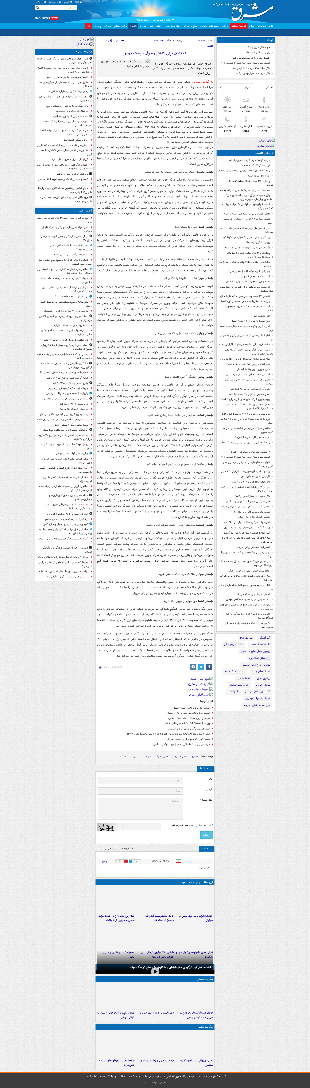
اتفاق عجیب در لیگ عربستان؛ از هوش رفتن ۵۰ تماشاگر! (65, 84)
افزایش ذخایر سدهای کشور (255, 477)
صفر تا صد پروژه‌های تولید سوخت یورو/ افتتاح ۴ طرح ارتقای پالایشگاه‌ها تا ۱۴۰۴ (168, 734)
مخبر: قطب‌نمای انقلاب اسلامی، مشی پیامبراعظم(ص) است (70, 248)
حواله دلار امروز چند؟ (259, 47)
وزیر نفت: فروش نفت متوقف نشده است (248, 364)
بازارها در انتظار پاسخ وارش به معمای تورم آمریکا (245, 301)
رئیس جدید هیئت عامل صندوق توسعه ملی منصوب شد (249, 625)
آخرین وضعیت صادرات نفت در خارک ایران (248, 375)
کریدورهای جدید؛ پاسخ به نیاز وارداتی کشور (65, 524)
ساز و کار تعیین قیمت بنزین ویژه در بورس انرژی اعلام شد (246, 578)
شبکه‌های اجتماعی (209, 26)
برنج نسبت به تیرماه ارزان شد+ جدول (250, 321)
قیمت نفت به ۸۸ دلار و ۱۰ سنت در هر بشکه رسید (248, 221)
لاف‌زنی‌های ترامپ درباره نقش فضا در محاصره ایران (66, 152)
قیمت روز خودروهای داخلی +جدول (191, 708)
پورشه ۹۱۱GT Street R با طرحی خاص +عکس (186, 723)
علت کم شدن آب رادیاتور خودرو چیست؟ (189, 729)
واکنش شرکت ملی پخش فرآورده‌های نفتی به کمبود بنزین (248, 430)
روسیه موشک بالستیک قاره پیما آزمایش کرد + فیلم (66, 446)
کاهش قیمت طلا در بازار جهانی (253, 517)
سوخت (147, 757)
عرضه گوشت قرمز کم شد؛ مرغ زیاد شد (249, 160)
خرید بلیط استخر (239, 685)
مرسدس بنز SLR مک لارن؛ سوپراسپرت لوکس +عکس (181, 744)
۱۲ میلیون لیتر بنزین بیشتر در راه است (250, 452)
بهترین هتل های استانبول (255, 651)
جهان (252, 26)
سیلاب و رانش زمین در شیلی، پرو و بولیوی (66, 399)
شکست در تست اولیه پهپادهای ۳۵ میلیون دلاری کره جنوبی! (65, 99)
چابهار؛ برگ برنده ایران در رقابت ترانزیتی (67, 393)
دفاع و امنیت (190, 26)
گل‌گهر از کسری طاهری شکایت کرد (70, 160)
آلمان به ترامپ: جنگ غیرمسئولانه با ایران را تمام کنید (65, 541)
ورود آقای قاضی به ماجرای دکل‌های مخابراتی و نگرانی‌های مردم (66, 199)
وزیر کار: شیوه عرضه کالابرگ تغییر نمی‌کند (248, 271)
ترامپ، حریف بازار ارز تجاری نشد (253, 594)
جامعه (143, 26)
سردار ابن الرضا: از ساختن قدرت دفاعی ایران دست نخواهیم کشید (67, 290)
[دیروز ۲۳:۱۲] (194, 996)
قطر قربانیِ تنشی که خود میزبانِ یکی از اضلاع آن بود (246, 337)
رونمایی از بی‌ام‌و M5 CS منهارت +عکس (189, 718)
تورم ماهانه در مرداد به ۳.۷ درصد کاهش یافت (245, 414)
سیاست (262, 26)
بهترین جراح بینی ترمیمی (256, 665)
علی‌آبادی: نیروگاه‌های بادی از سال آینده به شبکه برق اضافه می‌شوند (246, 564)
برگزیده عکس (205, 1027)
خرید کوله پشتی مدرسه (257, 705)
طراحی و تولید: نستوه (155, 1083)
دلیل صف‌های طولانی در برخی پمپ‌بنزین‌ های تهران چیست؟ (247, 464)
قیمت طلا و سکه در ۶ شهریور (254, 277)
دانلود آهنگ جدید (260, 644)
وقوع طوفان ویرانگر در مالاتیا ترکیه (70, 383)
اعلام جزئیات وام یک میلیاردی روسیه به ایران (247, 214)
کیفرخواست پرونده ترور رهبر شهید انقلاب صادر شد (65, 181)
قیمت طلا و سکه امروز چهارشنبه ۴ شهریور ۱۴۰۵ (244, 63)
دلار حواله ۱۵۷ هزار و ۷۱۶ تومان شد (251, 68)
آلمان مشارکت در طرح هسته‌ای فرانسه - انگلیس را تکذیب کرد (65, 470)
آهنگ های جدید (261, 671)
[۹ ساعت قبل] (116, 1044)
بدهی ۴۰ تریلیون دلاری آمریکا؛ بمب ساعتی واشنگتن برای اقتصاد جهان (249, 407)
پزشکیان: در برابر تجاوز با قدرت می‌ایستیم (66, 519)
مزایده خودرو (263, 685)
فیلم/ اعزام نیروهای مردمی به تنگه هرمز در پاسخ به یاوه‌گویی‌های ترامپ (64, 61)
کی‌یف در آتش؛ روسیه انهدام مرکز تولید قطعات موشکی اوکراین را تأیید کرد (65, 133)
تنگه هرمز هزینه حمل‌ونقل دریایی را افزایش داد (245, 359)
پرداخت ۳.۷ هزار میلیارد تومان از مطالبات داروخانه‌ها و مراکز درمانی (250, 255)
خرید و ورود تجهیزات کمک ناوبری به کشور (248, 282)
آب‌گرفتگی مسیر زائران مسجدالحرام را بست (65, 430)
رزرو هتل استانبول (259, 658)
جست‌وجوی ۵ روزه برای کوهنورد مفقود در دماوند (63, 414)
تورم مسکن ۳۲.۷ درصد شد (255, 165)
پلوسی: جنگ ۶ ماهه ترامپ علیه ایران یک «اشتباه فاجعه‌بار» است (64, 356)
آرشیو (67, 2)
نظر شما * (206, 800)
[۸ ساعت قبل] (155, 1044)
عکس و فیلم (120, 26)
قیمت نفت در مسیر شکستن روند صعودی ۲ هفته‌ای (249, 309)
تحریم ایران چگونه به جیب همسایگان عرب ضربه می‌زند (246, 328)
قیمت (270, 40)
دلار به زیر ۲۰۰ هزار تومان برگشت (252, 73)
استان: (268, 87)
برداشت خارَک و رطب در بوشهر (156, 1060)
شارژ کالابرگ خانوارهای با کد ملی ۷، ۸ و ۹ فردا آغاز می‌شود (247, 540)
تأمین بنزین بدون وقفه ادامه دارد (253, 369)
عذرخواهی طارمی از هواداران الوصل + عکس (65, 340)
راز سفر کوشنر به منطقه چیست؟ (71, 297)
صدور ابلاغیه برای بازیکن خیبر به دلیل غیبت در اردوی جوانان (66, 461)
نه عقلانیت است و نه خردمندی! (71, 111)
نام (210, 779)
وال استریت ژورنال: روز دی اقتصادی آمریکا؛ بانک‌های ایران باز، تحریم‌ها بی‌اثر (248, 197)
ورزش (225, 26)
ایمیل (208, 789)
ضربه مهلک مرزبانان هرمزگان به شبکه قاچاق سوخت (67, 229)
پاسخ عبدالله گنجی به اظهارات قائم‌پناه (68, 91)
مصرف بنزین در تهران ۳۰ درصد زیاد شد (249, 394)
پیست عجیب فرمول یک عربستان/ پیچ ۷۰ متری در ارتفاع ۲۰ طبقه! (65, 437)
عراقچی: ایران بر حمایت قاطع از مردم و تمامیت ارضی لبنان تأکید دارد (65, 488)
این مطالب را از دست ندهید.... (195, 882)
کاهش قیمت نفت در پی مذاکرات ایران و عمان (245, 507)
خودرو (195, 757)
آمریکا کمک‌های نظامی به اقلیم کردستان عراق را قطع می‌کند (65, 564)
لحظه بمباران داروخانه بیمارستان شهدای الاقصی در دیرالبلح (65, 318)
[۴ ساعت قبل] (155, 899)
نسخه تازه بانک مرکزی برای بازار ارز (252, 512)
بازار (88, 26)
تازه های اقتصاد (264, 153)
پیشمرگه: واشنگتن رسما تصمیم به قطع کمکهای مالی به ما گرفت (66, 333)
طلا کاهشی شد (262, 316)
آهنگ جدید (243, 678)
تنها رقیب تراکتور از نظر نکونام (157, 1012)
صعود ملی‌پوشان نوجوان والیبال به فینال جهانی (116, 1015)
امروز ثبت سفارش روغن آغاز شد (253, 547)
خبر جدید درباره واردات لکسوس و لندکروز (248, 501)
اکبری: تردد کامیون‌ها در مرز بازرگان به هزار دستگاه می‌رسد (249, 616)
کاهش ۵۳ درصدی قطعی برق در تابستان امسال (245, 296)
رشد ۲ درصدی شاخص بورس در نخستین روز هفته (244, 171)
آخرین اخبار (85, 211)
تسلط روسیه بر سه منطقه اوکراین (71, 326)
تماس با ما (54, 2)
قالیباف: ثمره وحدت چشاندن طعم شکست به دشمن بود (66, 280)
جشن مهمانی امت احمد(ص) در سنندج (195, 1063)
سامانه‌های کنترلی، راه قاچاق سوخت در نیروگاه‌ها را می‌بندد (246, 264)
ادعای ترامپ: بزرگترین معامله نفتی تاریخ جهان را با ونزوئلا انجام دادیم (65, 190)
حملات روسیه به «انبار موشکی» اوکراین (67, 514)
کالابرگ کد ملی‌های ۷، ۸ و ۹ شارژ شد (250, 389)
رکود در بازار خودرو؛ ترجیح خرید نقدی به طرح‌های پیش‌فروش (246, 607)
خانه (271, 26)
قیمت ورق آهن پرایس (257, 691)
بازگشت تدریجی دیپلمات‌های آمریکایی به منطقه (63, 571)
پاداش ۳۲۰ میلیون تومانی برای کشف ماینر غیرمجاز (249, 183)
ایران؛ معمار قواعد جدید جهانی (72, 454)
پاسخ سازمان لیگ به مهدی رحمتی (71, 425)
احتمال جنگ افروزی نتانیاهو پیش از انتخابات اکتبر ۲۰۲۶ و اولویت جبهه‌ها (64, 167)
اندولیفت (233, 691)
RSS (77, 2)
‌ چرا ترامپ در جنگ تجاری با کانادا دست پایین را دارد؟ (247, 554)
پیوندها (97, 26)
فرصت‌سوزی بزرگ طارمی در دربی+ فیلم (67, 77)
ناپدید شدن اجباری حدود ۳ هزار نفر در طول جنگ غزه (64, 220)
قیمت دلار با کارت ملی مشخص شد (251, 58)
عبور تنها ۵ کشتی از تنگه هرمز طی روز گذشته (246, 533)
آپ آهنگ (265, 638)
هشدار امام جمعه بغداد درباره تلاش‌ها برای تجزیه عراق (67, 479)
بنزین (135, 757)
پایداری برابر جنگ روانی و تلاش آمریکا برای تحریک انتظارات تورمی (249, 352)
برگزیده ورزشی (205, 979)
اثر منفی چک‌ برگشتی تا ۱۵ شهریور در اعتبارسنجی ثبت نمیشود (246, 289)
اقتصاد (133, 26)
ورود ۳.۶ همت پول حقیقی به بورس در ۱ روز (247, 528)
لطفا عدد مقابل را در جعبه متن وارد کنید (192, 825)
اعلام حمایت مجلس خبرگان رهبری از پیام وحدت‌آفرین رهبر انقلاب (68, 507)
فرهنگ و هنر (156, 26)
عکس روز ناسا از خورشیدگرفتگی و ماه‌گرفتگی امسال (67, 550)
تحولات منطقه (239, 26)
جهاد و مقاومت (173, 26)
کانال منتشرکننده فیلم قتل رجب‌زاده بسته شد (159, 918)
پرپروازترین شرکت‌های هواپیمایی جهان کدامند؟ (245, 399)
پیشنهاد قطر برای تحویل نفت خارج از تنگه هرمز (245, 471)
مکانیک (124, 757)
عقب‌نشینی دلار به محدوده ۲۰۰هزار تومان (248, 599)
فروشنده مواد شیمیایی (257, 698)
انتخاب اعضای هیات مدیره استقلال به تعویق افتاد (62, 373)
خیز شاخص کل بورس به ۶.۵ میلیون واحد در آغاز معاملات (246, 230)
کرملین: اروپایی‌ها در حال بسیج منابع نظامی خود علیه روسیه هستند (65, 262)
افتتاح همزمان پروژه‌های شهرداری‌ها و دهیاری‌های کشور (70, 497)
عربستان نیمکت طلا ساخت (73, 409)
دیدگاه (107, 26)
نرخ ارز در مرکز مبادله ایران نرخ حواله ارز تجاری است (247, 421)
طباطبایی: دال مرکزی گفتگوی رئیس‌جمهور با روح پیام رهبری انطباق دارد (65, 531)
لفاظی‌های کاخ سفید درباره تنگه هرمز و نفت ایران (62, 145)
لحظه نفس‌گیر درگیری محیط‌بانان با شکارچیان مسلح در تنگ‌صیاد (170, 967)
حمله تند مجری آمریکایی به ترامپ (70, 116)
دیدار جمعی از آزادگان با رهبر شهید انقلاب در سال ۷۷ (66, 238)
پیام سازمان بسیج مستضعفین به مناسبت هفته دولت (66, 304)
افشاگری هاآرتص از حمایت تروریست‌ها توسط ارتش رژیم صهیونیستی (66, 365)
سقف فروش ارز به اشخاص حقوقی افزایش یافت (244, 344)
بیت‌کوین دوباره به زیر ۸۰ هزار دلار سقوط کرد (246, 237)
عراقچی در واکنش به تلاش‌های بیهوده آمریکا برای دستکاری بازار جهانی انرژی (64, 271)
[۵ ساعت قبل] (155, 936)
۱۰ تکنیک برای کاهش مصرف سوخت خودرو (155, 53)
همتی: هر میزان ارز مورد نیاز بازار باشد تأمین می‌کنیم (248, 382)
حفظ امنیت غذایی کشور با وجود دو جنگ (249, 571)
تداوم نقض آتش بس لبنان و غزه (71, 255)
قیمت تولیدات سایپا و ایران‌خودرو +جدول (188, 739)
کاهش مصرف (163, 757)
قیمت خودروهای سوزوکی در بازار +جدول (188, 713)
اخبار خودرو (181, 757)
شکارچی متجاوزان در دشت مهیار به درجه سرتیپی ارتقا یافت (116, 918)
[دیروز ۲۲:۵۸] (155, 996)
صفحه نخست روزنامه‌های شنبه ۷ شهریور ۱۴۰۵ (117, 1063)
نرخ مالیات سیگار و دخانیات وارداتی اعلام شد (246, 522)
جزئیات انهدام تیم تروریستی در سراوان (195, 918)
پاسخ (104, 861)
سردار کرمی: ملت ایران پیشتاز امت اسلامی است (63, 557)
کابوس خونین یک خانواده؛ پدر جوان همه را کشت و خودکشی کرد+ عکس (65, 70)
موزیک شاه (246, 638)
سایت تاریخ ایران (233, 644)
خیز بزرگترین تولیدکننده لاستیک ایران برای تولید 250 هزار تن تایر (246, 489)
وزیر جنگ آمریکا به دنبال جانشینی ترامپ (67, 106)
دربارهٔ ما (40, 2)
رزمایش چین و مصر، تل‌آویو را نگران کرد (67, 577)
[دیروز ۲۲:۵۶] (116, 996)
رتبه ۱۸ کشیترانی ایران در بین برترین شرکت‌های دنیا (246, 445)
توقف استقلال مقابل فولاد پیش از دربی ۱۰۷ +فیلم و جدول (194, 1015)
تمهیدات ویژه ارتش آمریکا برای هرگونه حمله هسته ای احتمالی (67, 124)
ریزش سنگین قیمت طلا (257, 53)
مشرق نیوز (243, 10)
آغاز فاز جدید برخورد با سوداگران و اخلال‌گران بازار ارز (245, 587)
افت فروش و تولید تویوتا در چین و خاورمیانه (247, 248)
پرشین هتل (263, 678)
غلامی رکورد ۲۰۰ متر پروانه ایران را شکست (66, 311)
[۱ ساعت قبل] (194, 899)
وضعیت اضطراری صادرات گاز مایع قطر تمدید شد (244, 190)
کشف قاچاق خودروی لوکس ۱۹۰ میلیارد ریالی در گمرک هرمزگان (247, 206)
